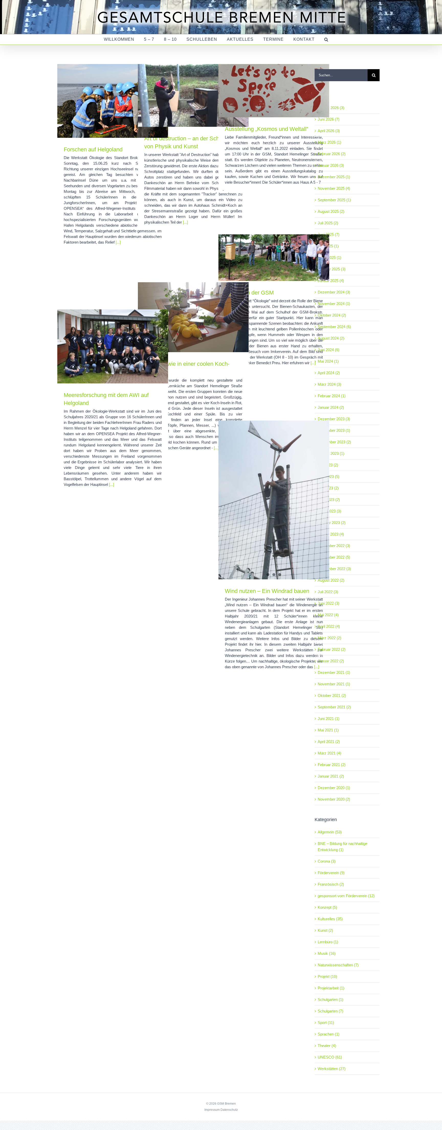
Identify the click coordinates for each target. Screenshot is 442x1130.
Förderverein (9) (331, 873)
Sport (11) (326, 1022)
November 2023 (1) (334, 430)
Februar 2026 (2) (332, 154)
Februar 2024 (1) (332, 396)
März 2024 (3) (329, 384)
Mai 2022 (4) (328, 615)
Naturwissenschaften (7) (338, 965)
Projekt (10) (327, 976)
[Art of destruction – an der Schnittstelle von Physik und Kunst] (193, 95)
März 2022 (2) (329, 638)
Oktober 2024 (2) (332, 315)
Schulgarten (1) (330, 999)
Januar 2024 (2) (331, 407)
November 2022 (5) (334, 557)
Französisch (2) (331, 884)
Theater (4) (327, 1045)
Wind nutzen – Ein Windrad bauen (267, 591)
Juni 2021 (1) (328, 718)
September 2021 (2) (334, 707)
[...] (118, 242)
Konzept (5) (327, 907)
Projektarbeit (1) (331, 988)
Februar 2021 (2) (332, 764)
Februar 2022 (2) (332, 649)
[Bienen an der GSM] (273, 257)
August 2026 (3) (331, 108)
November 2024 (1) (334, 303)
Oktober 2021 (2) (332, 695)
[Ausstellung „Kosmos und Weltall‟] (273, 90)
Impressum (212, 1110)
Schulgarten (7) (330, 1011)
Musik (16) (327, 953)
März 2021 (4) (329, 753)
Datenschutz (229, 1110)
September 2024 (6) (334, 327)
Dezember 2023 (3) (334, 419)
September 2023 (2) (334, 442)
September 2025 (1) (334, 200)
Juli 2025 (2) (328, 223)
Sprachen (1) (328, 1034)
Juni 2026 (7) (328, 119)
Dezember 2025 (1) (334, 177)
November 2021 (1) (334, 684)
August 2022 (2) (331, 580)
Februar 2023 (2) (332, 522)
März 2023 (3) (329, 511)
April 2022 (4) (329, 626)
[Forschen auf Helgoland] (112, 101)
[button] (326, 39)
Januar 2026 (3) (331, 165)
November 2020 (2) (334, 799)
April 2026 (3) (329, 131)
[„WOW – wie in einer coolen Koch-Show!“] (193, 317)
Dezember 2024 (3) (334, 292)
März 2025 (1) (329, 257)
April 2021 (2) (329, 741)
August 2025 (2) (331, 211)
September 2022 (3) (334, 569)
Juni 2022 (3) (328, 603)
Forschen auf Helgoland (93, 149)
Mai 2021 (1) (328, 730)
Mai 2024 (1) (328, 361)
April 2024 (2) (329, 373)
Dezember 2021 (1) (334, 672)
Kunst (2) (325, 930)
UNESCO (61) (330, 1057)
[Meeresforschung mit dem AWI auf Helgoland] (112, 346)
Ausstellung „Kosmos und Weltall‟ (266, 129)
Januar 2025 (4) (331, 280)
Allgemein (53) (330, 832)
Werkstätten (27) (332, 1068)
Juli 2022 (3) (328, 592)
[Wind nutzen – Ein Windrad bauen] (273, 500)
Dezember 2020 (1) (334, 788)
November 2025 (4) (334, 188)
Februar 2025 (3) (332, 269)
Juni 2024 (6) (328, 350)
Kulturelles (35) (330, 919)
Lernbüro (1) (328, 942)
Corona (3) (327, 861)
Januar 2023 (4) (331, 534)
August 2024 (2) (331, 338)
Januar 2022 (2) (331, 661)
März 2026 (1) (329, 142)
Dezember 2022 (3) (334, 545)
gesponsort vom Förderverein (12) (346, 896)
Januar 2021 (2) (331, 776)
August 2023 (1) (331, 453)
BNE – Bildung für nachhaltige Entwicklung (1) (342, 846)
